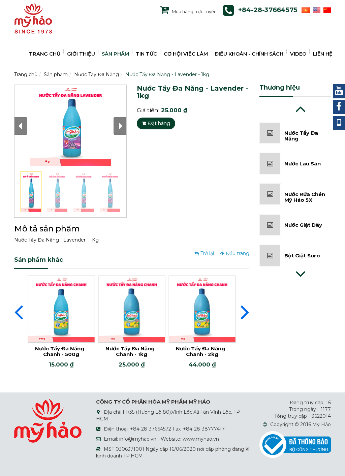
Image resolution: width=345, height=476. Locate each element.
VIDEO (298, 54)
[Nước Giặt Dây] (270, 219)
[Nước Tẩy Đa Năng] (270, 127)
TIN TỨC (146, 54)
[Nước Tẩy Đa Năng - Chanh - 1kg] (131, 309)
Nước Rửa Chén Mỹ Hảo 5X (304, 192)
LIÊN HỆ (323, 54)
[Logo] (33, 18)
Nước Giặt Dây (303, 220)
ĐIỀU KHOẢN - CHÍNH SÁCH (249, 54)
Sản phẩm (56, 74)
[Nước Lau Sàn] (270, 158)
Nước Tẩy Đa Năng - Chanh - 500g (61, 351)
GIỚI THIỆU (81, 54)
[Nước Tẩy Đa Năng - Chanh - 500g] (61, 309)
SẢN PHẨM (115, 54)
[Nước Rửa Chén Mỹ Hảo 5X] (270, 188)
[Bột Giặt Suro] (270, 250)
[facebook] (339, 107)
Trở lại (206, 253)
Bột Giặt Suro (302, 250)
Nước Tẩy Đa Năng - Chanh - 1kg (131, 351)
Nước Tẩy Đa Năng (96, 74)
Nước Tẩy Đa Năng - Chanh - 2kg (202, 351)
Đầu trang (236, 253)
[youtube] (339, 91)
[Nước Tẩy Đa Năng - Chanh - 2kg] (202, 309)
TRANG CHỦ (44, 54)
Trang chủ (25, 74)
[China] (326, 10)
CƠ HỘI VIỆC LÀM (186, 54)
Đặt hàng (159, 123)
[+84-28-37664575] (339, 123)
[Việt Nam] (305, 10)
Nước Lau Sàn (302, 158)
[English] (315, 10)
